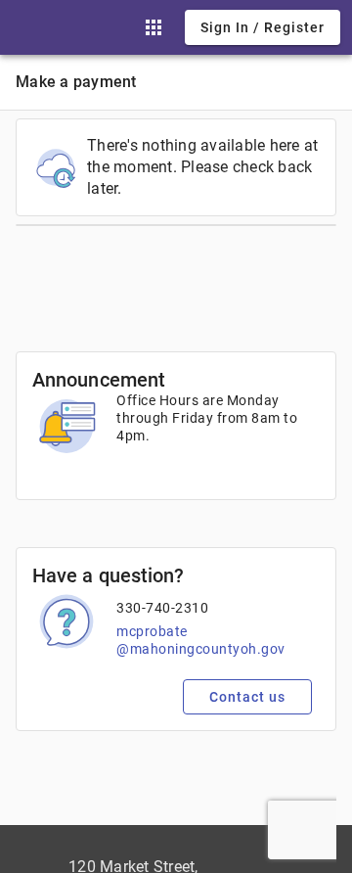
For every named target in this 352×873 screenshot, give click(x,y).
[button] (153, 27)
